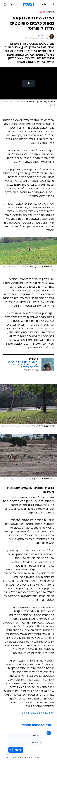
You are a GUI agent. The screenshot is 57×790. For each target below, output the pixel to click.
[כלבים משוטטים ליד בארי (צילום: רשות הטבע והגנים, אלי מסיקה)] (28, 406)
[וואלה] (28, 4)
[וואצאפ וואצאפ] (11, 4)
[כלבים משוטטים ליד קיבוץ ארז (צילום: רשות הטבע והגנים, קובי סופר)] (28, 255)
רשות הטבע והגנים (45, 713)
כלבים (33, 713)
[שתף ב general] (5, 4)
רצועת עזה (25, 713)
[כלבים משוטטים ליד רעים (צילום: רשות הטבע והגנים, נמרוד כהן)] (28, 458)
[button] (44, 4)
